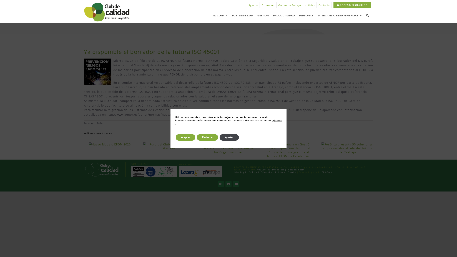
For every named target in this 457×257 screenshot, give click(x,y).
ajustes (277, 120)
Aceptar (185, 137)
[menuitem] (352, 5)
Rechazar (207, 137)
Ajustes (229, 137)
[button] (367, 15)
